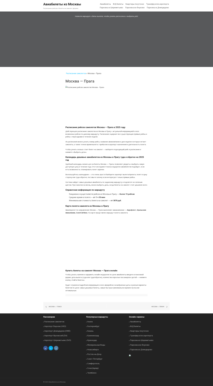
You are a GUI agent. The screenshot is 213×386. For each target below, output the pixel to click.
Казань (90, 331)
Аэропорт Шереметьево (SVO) (57, 340)
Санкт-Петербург (94, 359)
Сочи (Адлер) (93, 368)
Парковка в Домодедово (158, 7)
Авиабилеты (105, 4)
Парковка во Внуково (135, 7)
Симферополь (93, 363)
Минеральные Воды (96, 345)
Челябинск (92, 373)
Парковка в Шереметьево (111, 7)
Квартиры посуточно (134, 4)
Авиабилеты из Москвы (62, 4)
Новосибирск (93, 349)
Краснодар (92, 340)
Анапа (90, 321)
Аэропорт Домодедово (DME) (57, 331)
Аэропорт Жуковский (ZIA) (55, 335)
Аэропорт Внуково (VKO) (55, 326)
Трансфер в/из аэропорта (157, 4)
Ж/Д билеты (118, 4)
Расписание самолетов (76, 73)
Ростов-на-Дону (94, 354)
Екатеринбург (93, 326)
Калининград (93, 335)
